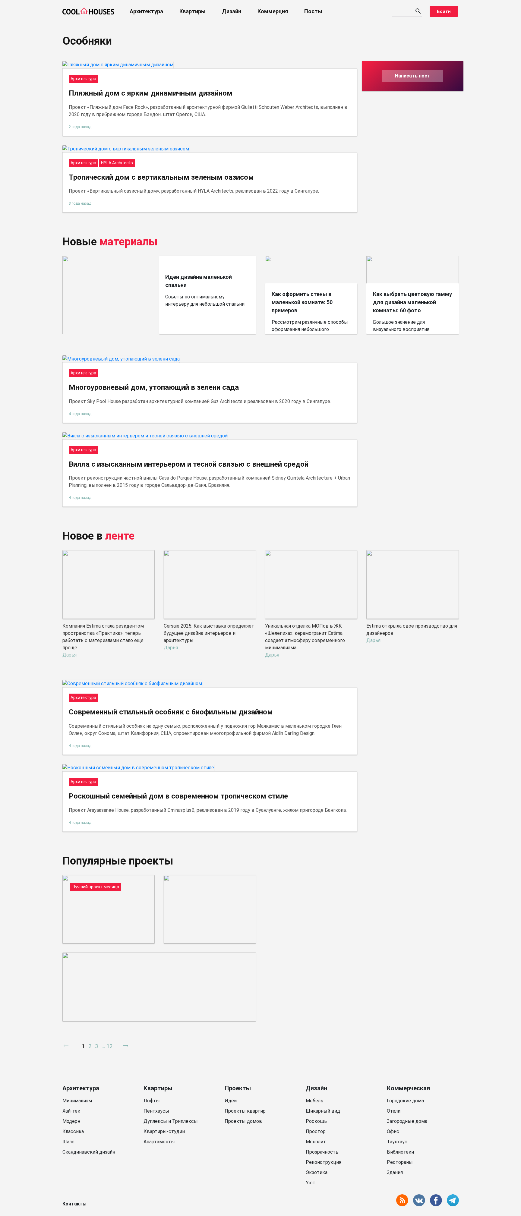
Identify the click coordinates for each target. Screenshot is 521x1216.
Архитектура (146, 11)
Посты (313, 11)
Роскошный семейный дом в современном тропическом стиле (178, 796)
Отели (393, 1111)
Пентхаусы (156, 1111)
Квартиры (192, 11)
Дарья (69, 655)
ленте (119, 536)
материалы (128, 241)
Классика (73, 1131)
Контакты (74, 1204)
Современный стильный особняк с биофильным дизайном (171, 712)
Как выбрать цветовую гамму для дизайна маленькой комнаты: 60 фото (412, 302)
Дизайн (231, 11)
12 (109, 1046)
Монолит (316, 1142)
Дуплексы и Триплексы (171, 1121)
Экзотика (316, 1172)
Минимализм (77, 1101)
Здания (395, 1172)
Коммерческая (408, 1088)
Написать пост (412, 76)
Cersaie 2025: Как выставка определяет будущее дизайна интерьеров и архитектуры (209, 633)
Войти (444, 11)
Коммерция (272, 11)
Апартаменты (159, 1142)
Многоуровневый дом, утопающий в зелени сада (154, 387)
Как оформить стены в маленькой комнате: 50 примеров (302, 302)
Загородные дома (407, 1121)
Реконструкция (323, 1162)
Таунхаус (397, 1142)
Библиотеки (400, 1152)
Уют (310, 1183)
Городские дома (405, 1101)
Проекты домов (243, 1121)
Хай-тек (71, 1111)
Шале (68, 1142)
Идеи (231, 1101)
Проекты (238, 1088)
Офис (393, 1131)
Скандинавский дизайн (88, 1152)
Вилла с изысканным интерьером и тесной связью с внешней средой (188, 464)
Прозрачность (322, 1152)
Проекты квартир (245, 1111)
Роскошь (316, 1121)
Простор (316, 1131)
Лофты (152, 1101)
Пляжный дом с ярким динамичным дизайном (150, 93)
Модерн (71, 1121)
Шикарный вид (323, 1111)
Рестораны (400, 1162)
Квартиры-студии (164, 1131)
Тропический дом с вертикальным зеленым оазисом (161, 177)
